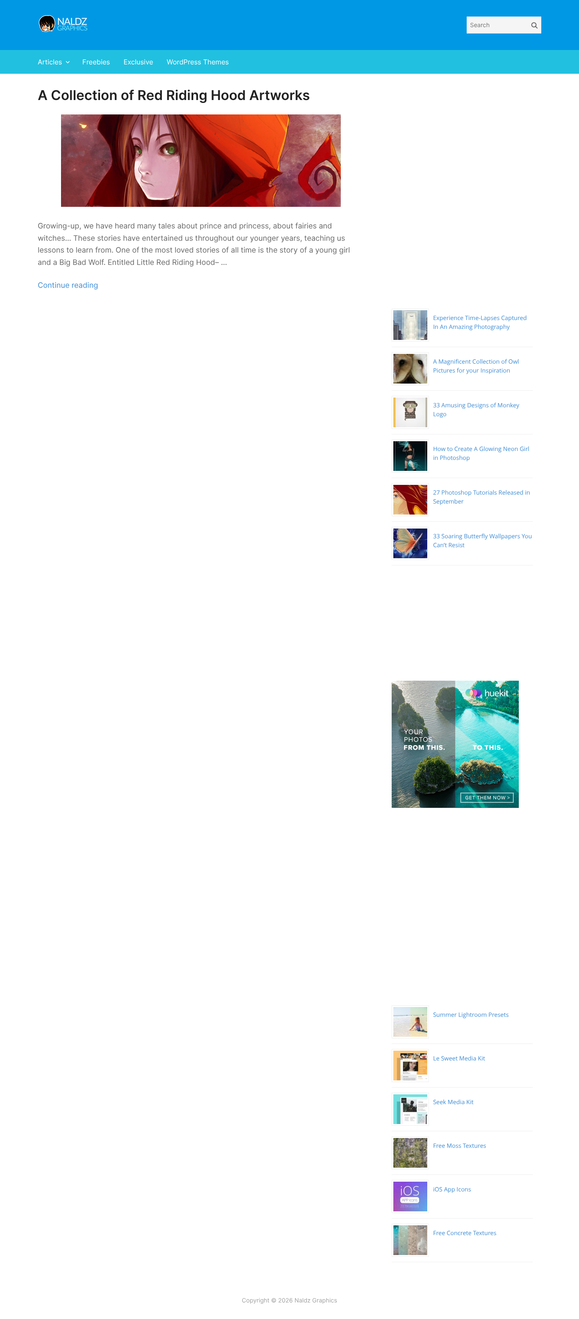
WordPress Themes (198, 62)
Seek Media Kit (453, 1102)
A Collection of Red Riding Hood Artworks (174, 95)
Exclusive (138, 62)
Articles (50, 62)
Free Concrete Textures (464, 1233)
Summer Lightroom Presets (471, 1015)
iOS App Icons (452, 1189)
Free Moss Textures (459, 1146)
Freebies (96, 62)
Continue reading (68, 285)
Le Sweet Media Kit (459, 1059)
